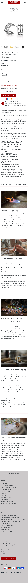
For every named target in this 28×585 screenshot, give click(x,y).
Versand (3, 548)
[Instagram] (4, 565)
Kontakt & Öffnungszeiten (9, 515)
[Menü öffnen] (2, 2)
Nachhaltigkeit (5, 499)
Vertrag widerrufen (8, 558)
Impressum (4, 538)
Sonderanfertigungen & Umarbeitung (13, 519)
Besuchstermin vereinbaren (14, 2)
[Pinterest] (6, 565)
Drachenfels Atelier (7, 485)
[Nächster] (26, 46)
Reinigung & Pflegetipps (8, 525)
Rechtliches (4, 554)
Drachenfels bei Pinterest (9, 507)
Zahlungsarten (5, 550)
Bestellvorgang (6, 552)
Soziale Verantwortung (8, 501)
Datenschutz (5, 542)
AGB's (3, 540)
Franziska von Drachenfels (9, 487)
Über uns (4, 483)
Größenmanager (6, 523)
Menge (3, 78)
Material (3, 69)
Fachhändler (5, 529)
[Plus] (8, 81)
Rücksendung (5, 527)
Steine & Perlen (6, 497)
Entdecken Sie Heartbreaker (10, 509)
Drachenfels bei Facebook (9, 503)
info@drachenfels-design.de (10, 166)
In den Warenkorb (8, 95)
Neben (25, 184)
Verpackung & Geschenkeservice (11, 521)
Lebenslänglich (6, 489)
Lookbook (4, 493)
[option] (5, 46)
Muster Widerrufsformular (9, 546)
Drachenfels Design (18, 572)
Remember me (5, 491)
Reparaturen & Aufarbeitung (10, 517)
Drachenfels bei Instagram (9, 505)
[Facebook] (2, 565)
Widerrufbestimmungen (8, 544)
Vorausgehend (17, 184)
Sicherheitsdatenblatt (8, 555)
